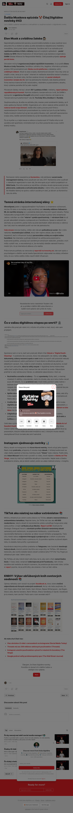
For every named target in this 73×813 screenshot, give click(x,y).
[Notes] (44, 421)
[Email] (36, 421)
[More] (51, 421)
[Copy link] (21, 421)
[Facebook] (29, 421)
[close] (53, 387)
